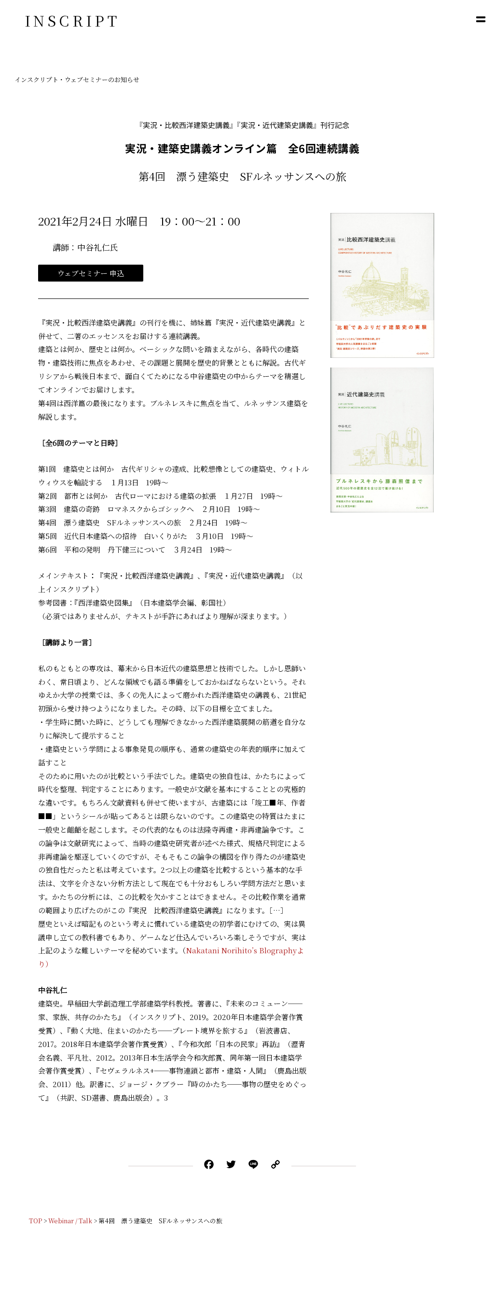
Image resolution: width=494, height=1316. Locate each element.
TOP (35, 1220)
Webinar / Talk (70, 1220)
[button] (481, 19)
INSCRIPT (72, 20)
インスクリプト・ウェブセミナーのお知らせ (76, 79)
